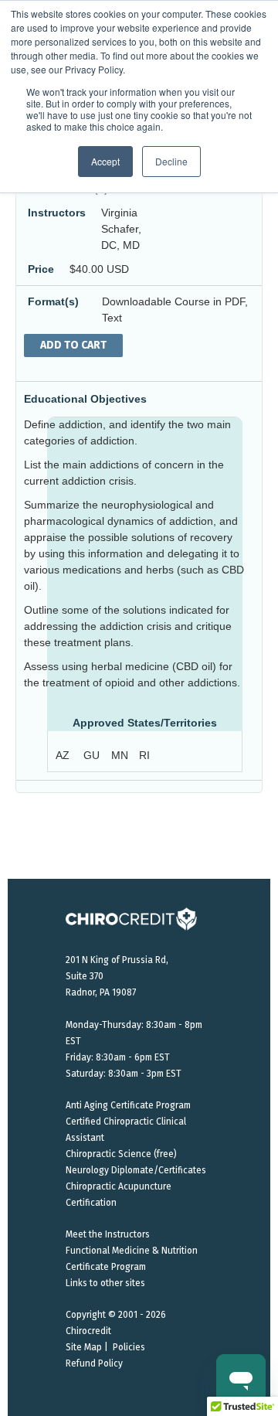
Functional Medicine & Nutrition (132, 1250)
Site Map (84, 1347)
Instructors (57, 212)
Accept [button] (105, 161)
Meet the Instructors (108, 1234)
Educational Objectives (85, 399)
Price (41, 269)
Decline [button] (171, 161)
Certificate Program (106, 1266)
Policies (129, 1347)
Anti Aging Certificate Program (128, 1105)
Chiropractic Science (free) (121, 1154)
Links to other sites (105, 1283)
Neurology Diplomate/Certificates (136, 1170)
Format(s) (53, 301)
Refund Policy (94, 1363)
